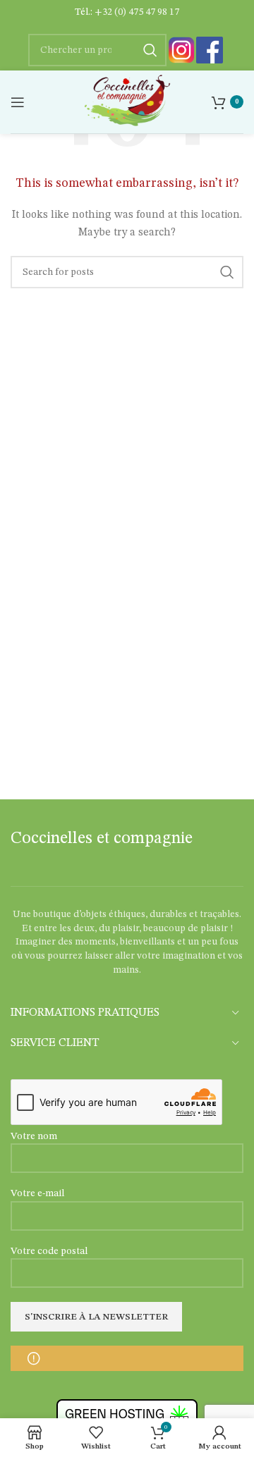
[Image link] (181, 50)
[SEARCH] (227, 272)
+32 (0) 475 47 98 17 (137, 12)
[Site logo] (126, 101)
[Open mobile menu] (18, 102)
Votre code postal (49, 1251)
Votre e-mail (37, 1193)
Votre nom (34, 1136)
